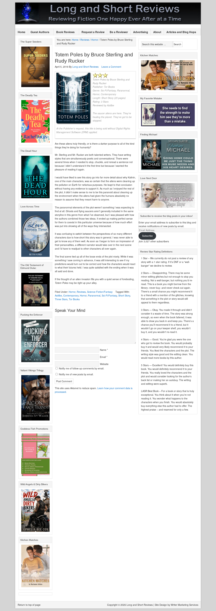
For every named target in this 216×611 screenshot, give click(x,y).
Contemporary (70, 295)
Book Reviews (64, 32)
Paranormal (94, 295)
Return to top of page (29, 604)
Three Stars (61, 299)
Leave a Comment (111, 66)
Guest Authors (38, 32)
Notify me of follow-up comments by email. (81, 368)
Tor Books (74, 299)
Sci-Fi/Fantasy (109, 295)
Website (104, 364)
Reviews (81, 291)
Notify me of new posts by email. (76, 374)
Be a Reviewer (119, 32)
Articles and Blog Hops (180, 32)
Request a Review (93, 32)
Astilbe (58, 295)
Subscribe (147, 235)
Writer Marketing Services (184, 604)
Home (21, 32)
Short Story (124, 295)
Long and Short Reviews (108, 13)
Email (103, 357)
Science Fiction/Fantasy (100, 291)
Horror (72, 291)
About (157, 32)
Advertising (140, 32)
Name (103, 349)
